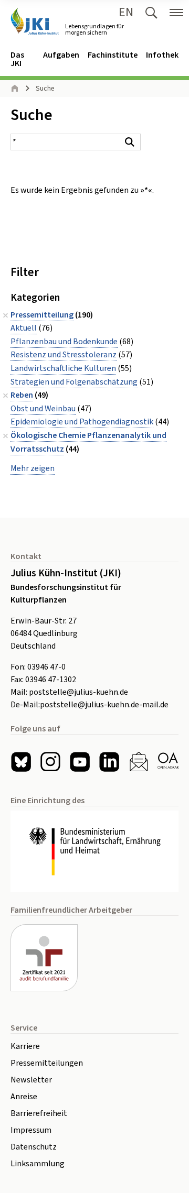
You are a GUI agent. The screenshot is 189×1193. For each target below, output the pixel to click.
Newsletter (31, 1080)
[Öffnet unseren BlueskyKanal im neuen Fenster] (21, 761)
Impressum (30, 1130)
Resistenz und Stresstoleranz (63, 354)
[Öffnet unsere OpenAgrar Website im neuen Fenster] (168, 761)
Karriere (25, 1046)
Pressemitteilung (42, 315)
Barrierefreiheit (38, 1113)
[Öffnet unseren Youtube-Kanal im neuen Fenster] (79, 761)
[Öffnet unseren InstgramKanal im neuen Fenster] (50, 761)
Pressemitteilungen (46, 1063)
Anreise (23, 1096)
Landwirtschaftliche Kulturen (63, 368)
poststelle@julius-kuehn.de (78, 692)
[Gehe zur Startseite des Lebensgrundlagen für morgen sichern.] (34, 21)
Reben (21, 395)
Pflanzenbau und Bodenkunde (64, 341)
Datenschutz (33, 1147)
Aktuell (23, 328)
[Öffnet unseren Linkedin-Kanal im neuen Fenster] (109, 761)
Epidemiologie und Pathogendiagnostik (81, 422)
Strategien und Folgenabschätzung (74, 382)
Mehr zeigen (32, 468)
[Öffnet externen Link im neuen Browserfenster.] (94, 851)
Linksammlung (37, 1163)
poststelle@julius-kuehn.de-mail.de (104, 704)
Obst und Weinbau (43, 408)
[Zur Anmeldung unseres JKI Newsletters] (138, 761)
